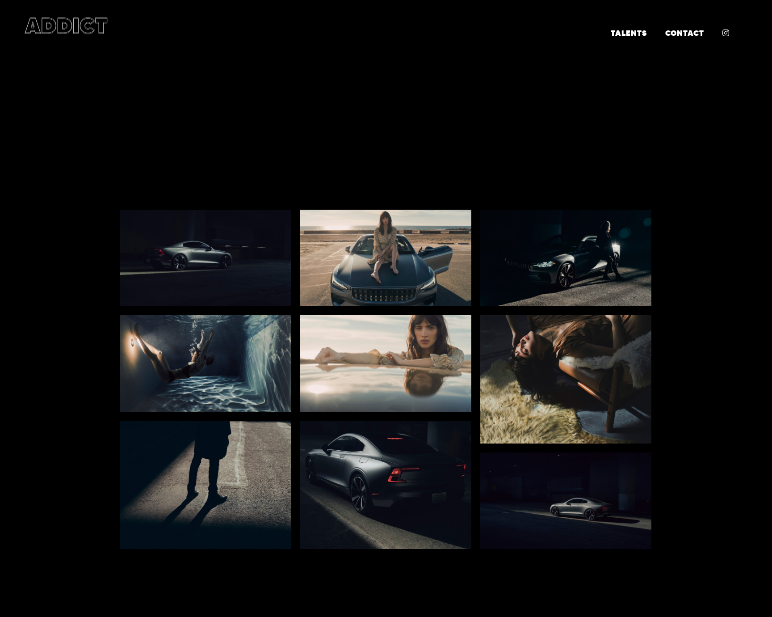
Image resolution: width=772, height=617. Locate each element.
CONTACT (684, 33)
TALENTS (629, 33)
